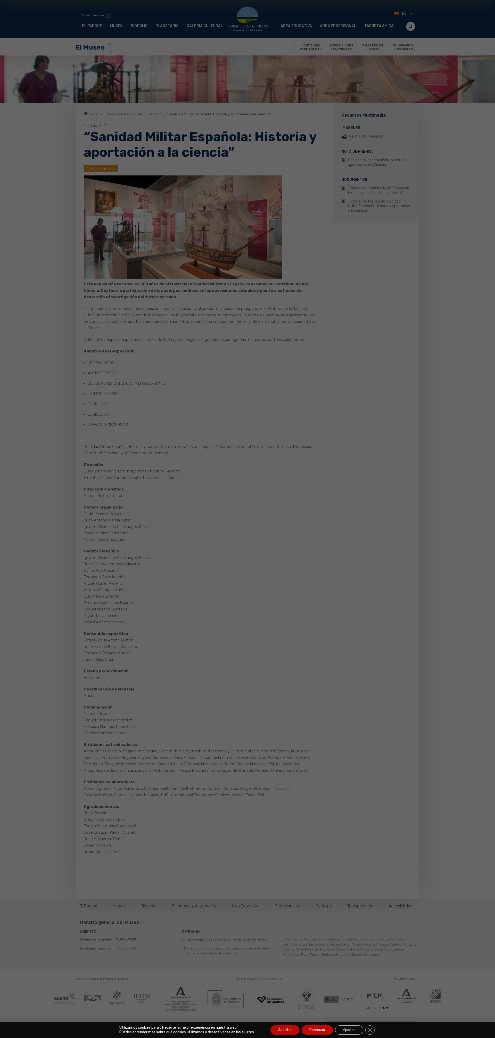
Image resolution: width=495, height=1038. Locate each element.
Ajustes (349, 1030)
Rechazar (317, 1030)
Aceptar (285, 1030)
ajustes (248, 1032)
